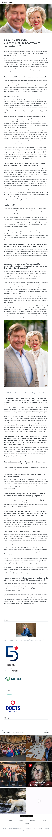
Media (35, 828)
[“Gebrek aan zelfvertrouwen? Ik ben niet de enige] (13, 748)
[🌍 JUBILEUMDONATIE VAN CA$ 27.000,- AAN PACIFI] (13, 801)
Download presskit (8, 694)
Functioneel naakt (46, 732)
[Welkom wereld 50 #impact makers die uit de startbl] (39, 748)
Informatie (6, 684)
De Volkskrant (10, 607)
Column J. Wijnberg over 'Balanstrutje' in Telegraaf (13, 732)
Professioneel (28, 828)
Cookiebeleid (26, 830)
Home (4, 828)
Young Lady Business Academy (15, 828)
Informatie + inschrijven (9, 674)
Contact (47, 828)
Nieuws (5, 36)
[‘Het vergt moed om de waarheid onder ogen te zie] (39, 774)
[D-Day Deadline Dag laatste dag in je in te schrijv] (39, 801)
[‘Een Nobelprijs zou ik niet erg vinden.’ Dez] (13, 774)
